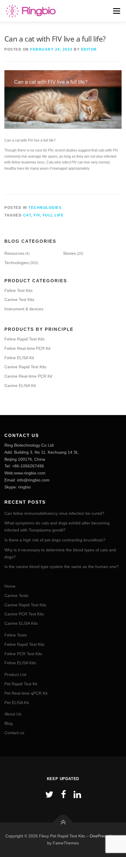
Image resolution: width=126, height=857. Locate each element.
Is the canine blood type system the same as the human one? (61, 566)
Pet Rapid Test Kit (20, 684)
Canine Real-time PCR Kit (28, 376)
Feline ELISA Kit (19, 357)
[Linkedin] (77, 794)
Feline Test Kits (18, 290)
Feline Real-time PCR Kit (27, 348)
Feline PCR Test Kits (23, 653)
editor (89, 49)
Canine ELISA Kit (20, 385)
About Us (12, 714)
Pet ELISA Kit (16, 702)
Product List (15, 674)
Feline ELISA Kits (20, 662)
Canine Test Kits (19, 299)
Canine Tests (16, 595)
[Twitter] (49, 794)
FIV (37, 215)
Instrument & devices (23, 309)
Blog (8, 723)
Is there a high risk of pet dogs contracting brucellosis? (54, 540)
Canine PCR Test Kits (24, 614)
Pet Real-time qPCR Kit (25, 693)
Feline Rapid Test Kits (24, 339)
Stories (69, 253)
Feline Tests (15, 635)
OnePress (99, 836)
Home (10, 586)
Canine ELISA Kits (21, 623)
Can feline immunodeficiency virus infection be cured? (54, 513)
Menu (115, 11)
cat (27, 215)
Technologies (45, 208)
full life (53, 215)
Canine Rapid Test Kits (25, 366)
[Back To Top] (63, 822)
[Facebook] (63, 794)
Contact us (14, 732)
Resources (14, 253)
